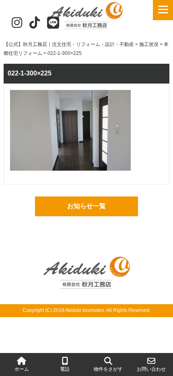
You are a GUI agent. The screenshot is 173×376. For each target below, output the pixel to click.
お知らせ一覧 (86, 206)
